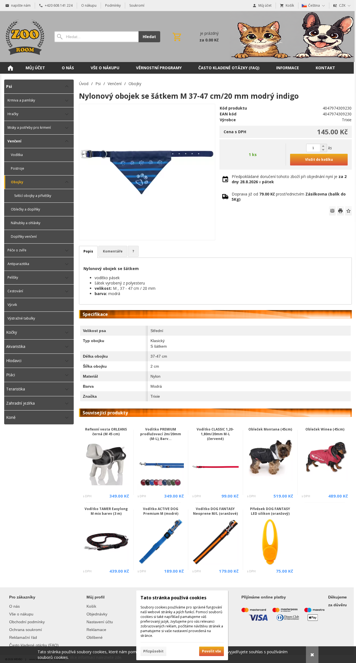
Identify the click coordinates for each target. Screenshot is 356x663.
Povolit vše (211, 651)
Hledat (149, 36)
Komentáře (113, 251)
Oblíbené (94, 637)
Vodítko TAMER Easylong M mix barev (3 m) (106, 511)
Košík (91, 606)
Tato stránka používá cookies (173, 598)
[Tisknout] (340, 211)
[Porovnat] (332, 211)
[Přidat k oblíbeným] (348, 211)
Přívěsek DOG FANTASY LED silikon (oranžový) (270, 511)
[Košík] (195, 37)
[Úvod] (23, 36)
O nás (14, 606)
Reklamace (96, 629)
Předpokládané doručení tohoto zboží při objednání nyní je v (289, 179)
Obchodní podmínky (27, 622)
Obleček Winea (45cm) (324, 429)
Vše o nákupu (21, 614)
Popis (88, 251)
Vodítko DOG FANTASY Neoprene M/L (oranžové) (215, 511)
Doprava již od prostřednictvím (289, 196)
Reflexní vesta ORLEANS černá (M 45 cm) (106, 431)
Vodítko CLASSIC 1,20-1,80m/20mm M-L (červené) (215, 434)
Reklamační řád (23, 637)
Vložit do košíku (319, 159)
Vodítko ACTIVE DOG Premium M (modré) (160, 511)
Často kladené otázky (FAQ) (34, 645)
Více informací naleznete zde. (96, 657)
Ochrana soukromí (25, 629)
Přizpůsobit (153, 651)
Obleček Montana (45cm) (270, 429)
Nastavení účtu (99, 622)
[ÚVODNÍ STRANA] (10, 68)
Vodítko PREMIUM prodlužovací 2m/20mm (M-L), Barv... (160, 434)
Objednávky (96, 614)
